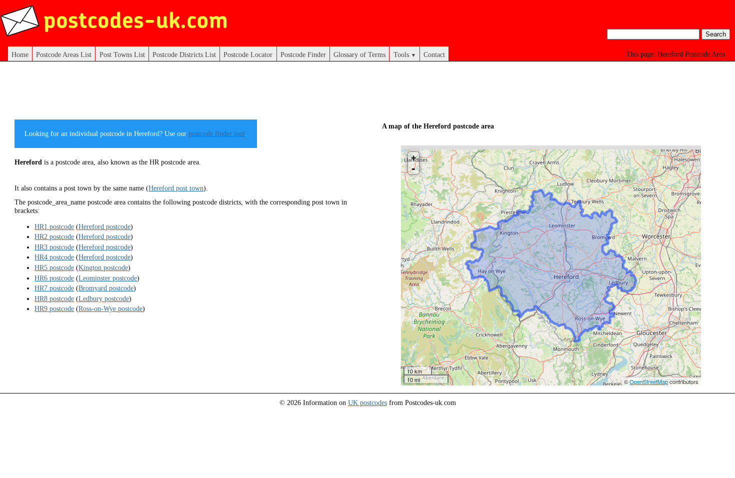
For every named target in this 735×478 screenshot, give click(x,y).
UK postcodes (367, 402)
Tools (405, 54)
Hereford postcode (104, 226)
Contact (434, 54)
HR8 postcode (54, 298)
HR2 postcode (54, 236)
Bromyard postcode (106, 288)
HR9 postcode (54, 308)
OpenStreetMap (649, 382)
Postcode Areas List (64, 54)
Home (20, 54)
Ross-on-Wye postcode (110, 308)
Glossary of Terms (360, 54)
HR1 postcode (54, 226)
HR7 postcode (54, 288)
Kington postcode (103, 268)
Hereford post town (176, 188)
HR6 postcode (54, 278)
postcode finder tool (216, 134)
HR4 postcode (54, 257)
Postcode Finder (303, 54)
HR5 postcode (54, 268)
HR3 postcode (54, 247)
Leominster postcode (107, 278)
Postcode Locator (248, 54)
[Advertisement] (196, 94)
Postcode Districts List (184, 54)
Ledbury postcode (103, 298)
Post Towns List (122, 54)
